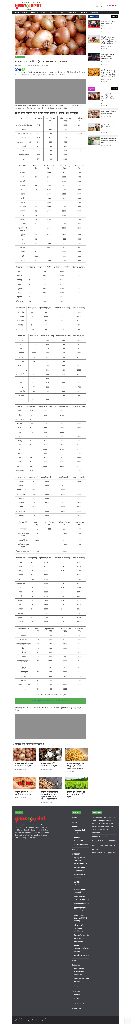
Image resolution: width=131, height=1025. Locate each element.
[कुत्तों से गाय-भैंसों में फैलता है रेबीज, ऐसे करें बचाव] (94, 129)
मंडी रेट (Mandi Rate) (20, 57)
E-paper (43, 12)
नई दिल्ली (37, 66)
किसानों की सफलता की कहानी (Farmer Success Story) (81, 938)
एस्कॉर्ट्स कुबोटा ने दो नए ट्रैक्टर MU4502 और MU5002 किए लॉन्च (107, 57)
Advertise (82, 12)
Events (62, 12)
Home (17, 12)
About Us (33, 12)
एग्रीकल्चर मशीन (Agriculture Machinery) (79, 928)
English (96, 5)
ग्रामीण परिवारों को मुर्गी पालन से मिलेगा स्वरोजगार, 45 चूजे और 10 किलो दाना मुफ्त (108, 97)
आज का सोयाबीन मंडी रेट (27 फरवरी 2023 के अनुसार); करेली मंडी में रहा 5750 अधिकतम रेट (49, 795)
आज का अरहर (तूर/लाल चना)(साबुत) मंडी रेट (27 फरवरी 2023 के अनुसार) (75, 766)
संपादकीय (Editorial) (81, 955)
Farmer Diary (79, 1003)
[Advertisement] (50, 91)
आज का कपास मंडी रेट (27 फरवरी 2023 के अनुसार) (50, 764)
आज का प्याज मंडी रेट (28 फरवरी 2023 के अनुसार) (24, 764)
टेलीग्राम (18, 710)
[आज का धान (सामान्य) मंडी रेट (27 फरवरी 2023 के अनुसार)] (76, 778)
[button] (37, 12)
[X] (19, 69)
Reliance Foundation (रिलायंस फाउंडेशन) (81, 948)
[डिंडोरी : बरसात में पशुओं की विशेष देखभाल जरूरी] (94, 116)
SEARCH (24, 12)
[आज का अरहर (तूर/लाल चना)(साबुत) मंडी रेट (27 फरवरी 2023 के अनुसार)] (76, 749)
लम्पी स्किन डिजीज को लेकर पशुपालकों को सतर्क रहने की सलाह (109, 141)
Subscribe (70, 12)
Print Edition (79, 999)
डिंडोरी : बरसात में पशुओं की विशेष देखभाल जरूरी (108, 113)
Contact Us (94, 12)
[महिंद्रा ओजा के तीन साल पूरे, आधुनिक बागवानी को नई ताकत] (94, 27)
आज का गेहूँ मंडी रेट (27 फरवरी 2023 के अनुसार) (23, 793)
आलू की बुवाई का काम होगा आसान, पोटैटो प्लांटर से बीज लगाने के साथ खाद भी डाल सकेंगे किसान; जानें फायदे (108, 73)
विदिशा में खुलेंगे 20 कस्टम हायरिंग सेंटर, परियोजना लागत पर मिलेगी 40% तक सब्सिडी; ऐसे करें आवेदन (108, 40)
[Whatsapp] (23, 69)
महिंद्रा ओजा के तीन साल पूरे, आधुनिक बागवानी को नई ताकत (108, 24)
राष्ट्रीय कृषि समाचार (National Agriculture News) (81, 860)
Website (77, 994)
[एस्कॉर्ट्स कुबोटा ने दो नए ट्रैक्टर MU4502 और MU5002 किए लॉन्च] (94, 60)
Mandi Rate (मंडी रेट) (81, 903)
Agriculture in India (81, 844)
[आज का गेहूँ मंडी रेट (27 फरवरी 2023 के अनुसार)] (24, 778)
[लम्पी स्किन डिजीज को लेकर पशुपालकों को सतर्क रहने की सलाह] (94, 144)
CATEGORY (52, 12)
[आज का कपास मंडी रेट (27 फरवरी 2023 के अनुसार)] (50, 749)
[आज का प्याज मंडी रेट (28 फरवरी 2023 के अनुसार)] (24, 749)
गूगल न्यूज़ (77, 707)
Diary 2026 (78, 986)
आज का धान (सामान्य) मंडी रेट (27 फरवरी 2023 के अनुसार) (76, 794)
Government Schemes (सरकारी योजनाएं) (80, 918)
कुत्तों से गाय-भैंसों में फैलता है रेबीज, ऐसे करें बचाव (108, 126)
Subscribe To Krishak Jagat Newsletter (79, 971)
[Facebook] (16, 69)
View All (114, 16)
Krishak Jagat (44, 66)
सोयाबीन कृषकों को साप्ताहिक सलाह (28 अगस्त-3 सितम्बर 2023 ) (52, 700)
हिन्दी (101, 5)
